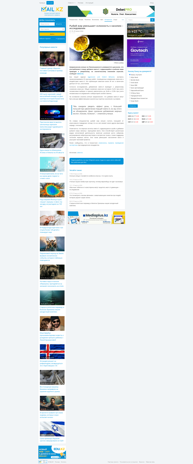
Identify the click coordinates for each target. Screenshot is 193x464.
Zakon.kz (80, 74)
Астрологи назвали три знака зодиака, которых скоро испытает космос (51, 413)
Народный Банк (136, 96)
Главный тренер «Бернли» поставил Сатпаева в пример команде (51, 69)
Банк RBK (134, 85)
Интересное (108, 19)
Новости (71, 3)
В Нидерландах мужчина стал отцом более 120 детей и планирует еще (51, 228)
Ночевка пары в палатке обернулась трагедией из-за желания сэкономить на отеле (52, 282)
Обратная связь (150, 462)
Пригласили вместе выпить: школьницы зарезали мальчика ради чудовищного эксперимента (51, 124)
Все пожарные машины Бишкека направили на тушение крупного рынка (50, 387)
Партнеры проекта (113, 462)
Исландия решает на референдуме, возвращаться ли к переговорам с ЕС (51, 362)
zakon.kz (80, 153)
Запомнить (61, 39)
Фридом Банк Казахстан (139, 98)
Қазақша (42, 3)
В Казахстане (73, 19)
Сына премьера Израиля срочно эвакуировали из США (51, 438)
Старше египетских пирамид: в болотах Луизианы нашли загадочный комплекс (52, 308)
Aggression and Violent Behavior (101, 77)
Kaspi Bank (134, 101)
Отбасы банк (135, 93)
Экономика (95, 19)
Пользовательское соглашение (129, 462)
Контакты (63, 462)
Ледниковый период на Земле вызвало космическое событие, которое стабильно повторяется (52, 255)
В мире (81, 19)
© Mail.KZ (50, 462)
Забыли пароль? (45, 38)
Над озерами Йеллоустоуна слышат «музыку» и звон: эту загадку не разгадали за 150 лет (51, 201)
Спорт (115, 19)
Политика (88, 19)
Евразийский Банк (137, 90)
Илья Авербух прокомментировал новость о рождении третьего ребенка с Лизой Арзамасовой (52, 335)
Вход (151, 3)
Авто (101, 19)
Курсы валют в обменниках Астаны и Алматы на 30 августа (52, 150)
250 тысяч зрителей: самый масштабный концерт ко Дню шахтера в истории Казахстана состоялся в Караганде (52, 96)
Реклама (80, 3)
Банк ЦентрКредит (137, 88)
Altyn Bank (134, 77)
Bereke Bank (135, 80)
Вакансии (141, 462)
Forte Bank (134, 83)
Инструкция (89, 3)
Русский (50, 3)
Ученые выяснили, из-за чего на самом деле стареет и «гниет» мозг (51, 174)
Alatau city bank (136, 75)
